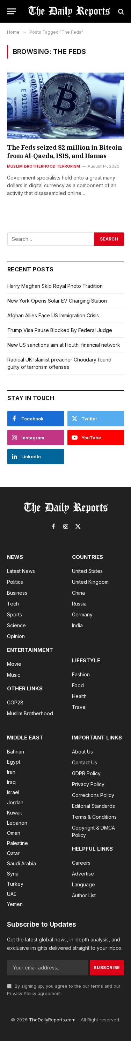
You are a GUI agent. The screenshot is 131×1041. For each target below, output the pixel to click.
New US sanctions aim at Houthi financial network (63, 345)
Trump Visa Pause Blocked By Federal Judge (59, 330)
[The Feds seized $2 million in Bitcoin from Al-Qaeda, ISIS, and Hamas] (65, 105)
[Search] (120, 11)
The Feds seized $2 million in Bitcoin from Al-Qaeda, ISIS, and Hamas (64, 151)
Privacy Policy (21, 993)
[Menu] (11, 11)
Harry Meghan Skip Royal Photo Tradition (55, 286)
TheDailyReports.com (52, 1019)
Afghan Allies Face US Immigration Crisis (53, 315)
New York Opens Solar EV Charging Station (57, 301)
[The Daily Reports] (69, 11)
